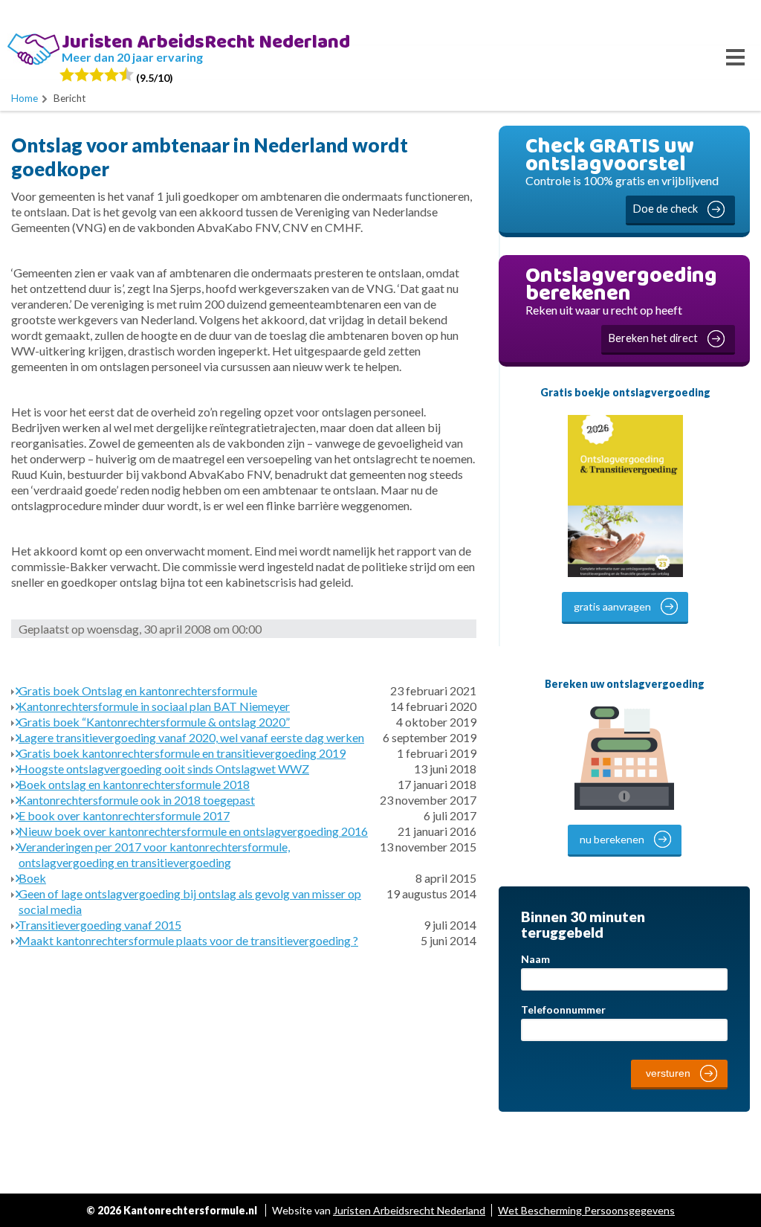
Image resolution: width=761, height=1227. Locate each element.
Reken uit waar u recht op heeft (621, 302)
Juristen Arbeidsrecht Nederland (409, 1210)
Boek (32, 878)
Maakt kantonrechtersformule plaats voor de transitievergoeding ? (188, 940)
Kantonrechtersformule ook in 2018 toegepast (137, 800)
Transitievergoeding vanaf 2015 (100, 925)
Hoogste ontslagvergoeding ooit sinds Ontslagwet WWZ (164, 768)
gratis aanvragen (612, 606)
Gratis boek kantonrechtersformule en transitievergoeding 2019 (182, 753)
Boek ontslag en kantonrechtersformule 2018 (134, 784)
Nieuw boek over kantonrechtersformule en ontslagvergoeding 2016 (193, 831)
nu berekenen (612, 839)
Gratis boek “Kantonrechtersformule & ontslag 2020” (154, 722)
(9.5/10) (153, 77)
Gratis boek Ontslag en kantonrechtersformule (138, 690)
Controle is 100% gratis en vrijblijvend (622, 172)
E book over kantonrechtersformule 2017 (124, 815)
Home (24, 98)
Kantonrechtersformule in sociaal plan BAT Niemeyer (154, 706)
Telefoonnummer (563, 1009)
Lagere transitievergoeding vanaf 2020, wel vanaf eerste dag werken (191, 737)
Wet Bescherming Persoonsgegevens (586, 1210)
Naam (535, 959)
